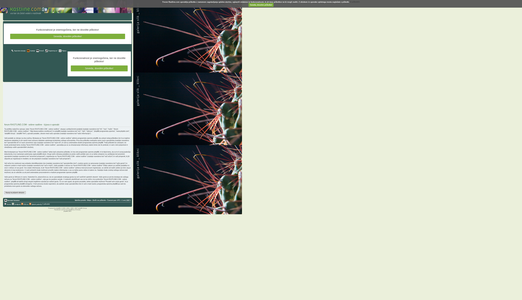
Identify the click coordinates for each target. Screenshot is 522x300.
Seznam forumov (13, 200)
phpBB (58, 208)
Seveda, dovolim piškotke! (261, 5)
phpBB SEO (67, 211)
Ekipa (89, 200)
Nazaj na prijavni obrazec (15, 193)
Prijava (64, 51)
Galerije (32, 51)
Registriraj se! (52, 51)
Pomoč (41, 51)
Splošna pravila (80, 200)
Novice (8, 204)
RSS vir (26, 204)
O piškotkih (355, 2)
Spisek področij (36, 204)
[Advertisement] (67, 103)
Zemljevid (17, 204)
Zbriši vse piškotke (99, 200)
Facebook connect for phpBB (63, 209)
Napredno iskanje (20, 51)
